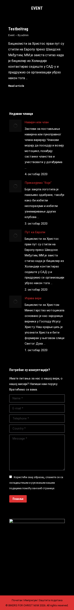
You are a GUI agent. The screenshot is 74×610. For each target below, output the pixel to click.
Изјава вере (33, 298)
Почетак (17, 600)
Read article (16, 85)
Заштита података (50, 600)
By (23, 35)
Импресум (30, 600)
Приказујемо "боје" (38, 183)
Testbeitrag (18, 28)
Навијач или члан (37, 122)
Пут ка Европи (35, 232)
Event (11, 35)
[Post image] (15, 126)
